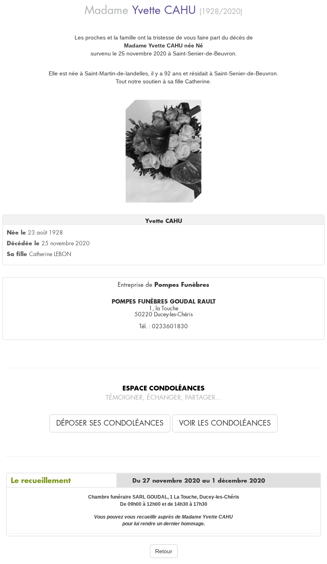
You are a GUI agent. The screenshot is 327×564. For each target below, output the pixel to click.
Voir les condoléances (225, 423)
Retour (163, 551)
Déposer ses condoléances (110, 423)
